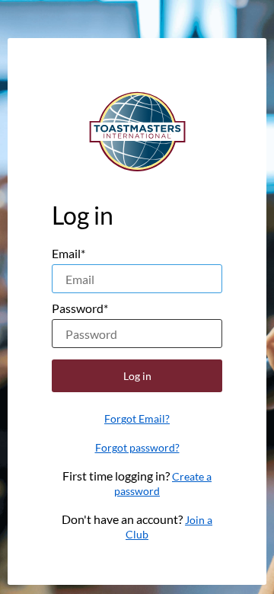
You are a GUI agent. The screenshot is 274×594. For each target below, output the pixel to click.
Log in (137, 375)
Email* (68, 253)
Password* (80, 308)
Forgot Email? (137, 418)
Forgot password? (137, 447)
